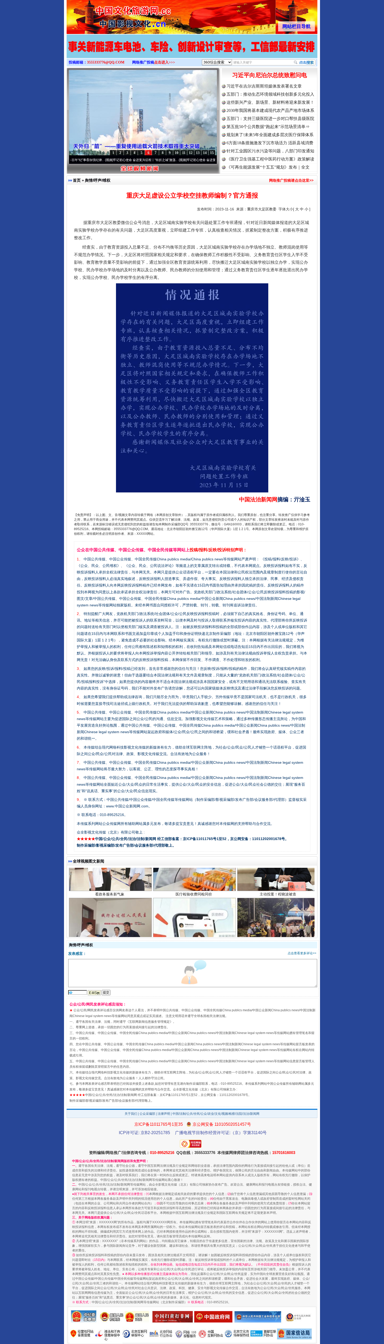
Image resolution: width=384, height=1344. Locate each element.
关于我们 (131, 1114)
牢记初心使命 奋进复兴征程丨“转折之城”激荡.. (104, 160)
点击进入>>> (164, 62)
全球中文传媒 (110, 15)
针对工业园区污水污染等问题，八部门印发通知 (270, 151)
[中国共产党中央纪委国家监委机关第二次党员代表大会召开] (192, 52)
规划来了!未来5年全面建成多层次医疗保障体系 (269, 135)
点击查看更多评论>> (302, 953)
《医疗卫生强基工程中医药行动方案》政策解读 (270, 159)
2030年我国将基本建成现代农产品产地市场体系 (270, 110)
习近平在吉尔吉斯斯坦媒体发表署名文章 (264, 86)
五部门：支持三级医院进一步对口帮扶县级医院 (270, 118)
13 (198, 153)
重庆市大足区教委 (261, 209)
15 (212, 153)
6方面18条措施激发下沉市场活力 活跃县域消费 (269, 143)
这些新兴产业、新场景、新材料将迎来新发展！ (270, 102)
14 (205, 153)
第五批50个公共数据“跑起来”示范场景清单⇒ (268, 126)
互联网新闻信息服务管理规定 (149, 1022)
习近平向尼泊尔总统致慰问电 (269, 75)
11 (183, 153)
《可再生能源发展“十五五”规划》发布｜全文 (268, 167)
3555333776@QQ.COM (105, 62)
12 (191, 153)
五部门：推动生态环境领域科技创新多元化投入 (270, 94)
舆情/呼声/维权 (97, 180)
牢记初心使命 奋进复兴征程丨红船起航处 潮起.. (178, 160)
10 (176, 153)
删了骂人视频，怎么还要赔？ (194, 921)
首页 (77, 180)
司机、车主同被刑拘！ (278, 921)
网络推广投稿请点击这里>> (291, 180)
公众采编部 (147, 1114)
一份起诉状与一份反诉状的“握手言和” (109, 921)
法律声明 (164, 1114)
